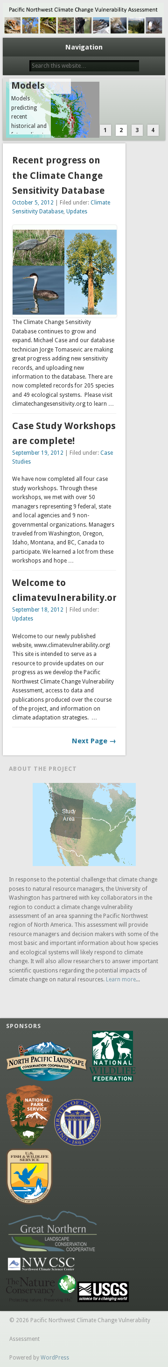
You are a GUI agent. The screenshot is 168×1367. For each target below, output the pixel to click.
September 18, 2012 (37, 609)
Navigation (84, 47)
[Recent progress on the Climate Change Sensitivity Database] (65, 313)
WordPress (55, 1357)
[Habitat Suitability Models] (84, 110)
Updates (76, 211)
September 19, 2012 (37, 453)
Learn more (121, 979)
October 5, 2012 (33, 202)
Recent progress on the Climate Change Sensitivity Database (58, 175)
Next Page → (94, 741)
